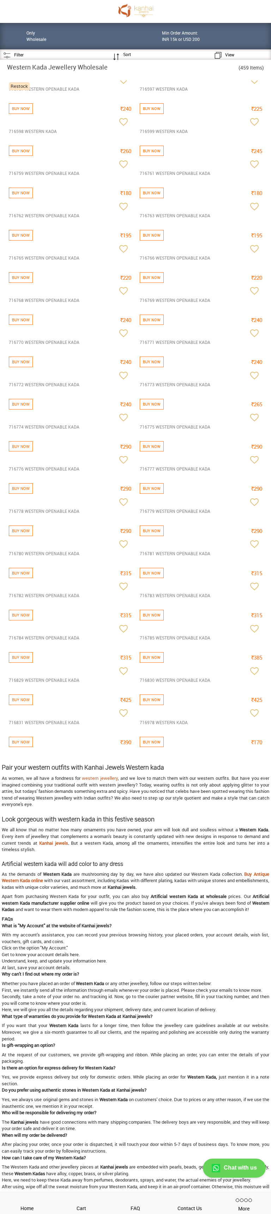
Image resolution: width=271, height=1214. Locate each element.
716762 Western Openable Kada (44, 215)
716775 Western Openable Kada (175, 427)
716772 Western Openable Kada (44, 384)
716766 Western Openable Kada (175, 258)
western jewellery (100, 778)
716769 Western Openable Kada (175, 300)
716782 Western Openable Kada (44, 595)
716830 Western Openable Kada (175, 680)
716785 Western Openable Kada (175, 638)
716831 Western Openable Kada (44, 722)
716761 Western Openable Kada (175, 173)
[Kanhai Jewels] (135, 10)
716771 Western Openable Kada (175, 342)
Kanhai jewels (53, 843)
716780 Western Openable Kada (44, 553)
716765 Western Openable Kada (44, 258)
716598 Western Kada (33, 131)
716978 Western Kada (164, 722)
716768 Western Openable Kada (44, 300)
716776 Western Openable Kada (44, 469)
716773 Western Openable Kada (175, 384)
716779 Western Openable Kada (175, 511)
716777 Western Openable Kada (175, 469)
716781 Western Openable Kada (175, 553)
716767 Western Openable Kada (44, 89)
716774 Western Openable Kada (44, 427)
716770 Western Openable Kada (44, 342)
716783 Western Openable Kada (175, 595)
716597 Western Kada (164, 89)
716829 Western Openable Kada (44, 680)
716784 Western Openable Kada (44, 638)
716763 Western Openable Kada (175, 215)
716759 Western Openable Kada (44, 173)
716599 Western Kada (164, 131)
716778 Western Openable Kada (44, 511)
